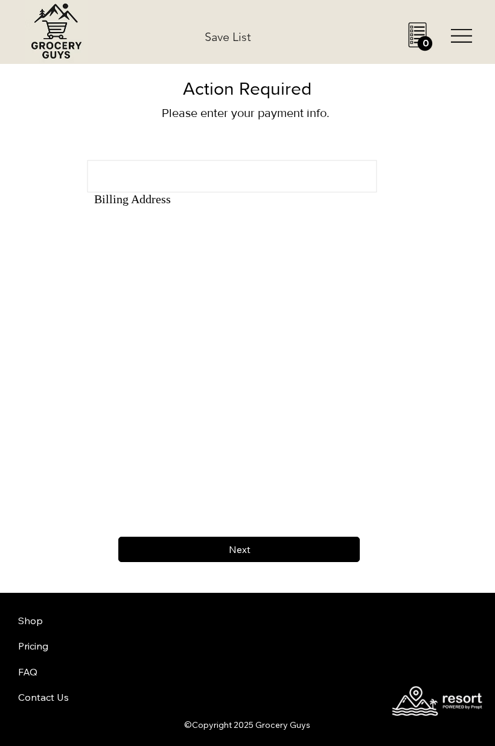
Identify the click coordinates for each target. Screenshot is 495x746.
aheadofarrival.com (303, 660)
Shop (30, 621)
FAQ (27, 672)
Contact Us (43, 697)
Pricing (33, 646)
